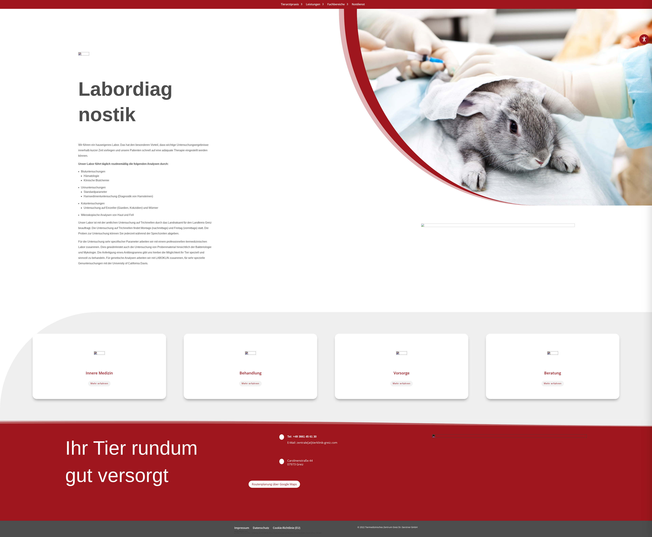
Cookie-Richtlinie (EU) (286, 528)
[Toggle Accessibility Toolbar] (644, 39)
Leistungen (313, 4)
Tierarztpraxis (290, 4)
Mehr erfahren (99, 383)
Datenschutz (261, 528)
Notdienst (358, 4)
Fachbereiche (336, 4)
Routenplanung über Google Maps (274, 484)
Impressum (241, 528)
